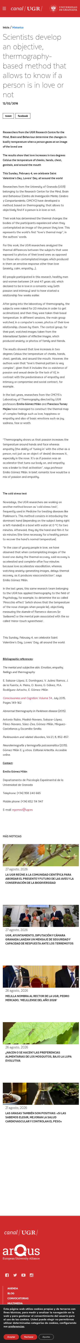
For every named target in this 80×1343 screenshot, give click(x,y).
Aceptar (11, 1336)
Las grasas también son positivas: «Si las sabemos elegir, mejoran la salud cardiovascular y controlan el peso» (35, 1117)
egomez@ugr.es (22, 809)
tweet (8, 115)
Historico (17, 27)
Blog (10, 1293)
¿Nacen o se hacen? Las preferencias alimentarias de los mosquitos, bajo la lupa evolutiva (38, 1056)
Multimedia (15, 1303)
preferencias (16, 1326)
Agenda (12, 1288)
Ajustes (46, 1336)
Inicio (6, 27)
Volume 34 (45, 698)
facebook (23, 115)
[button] (7, 1275)
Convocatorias (17, 1298)
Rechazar (28, 1336)
